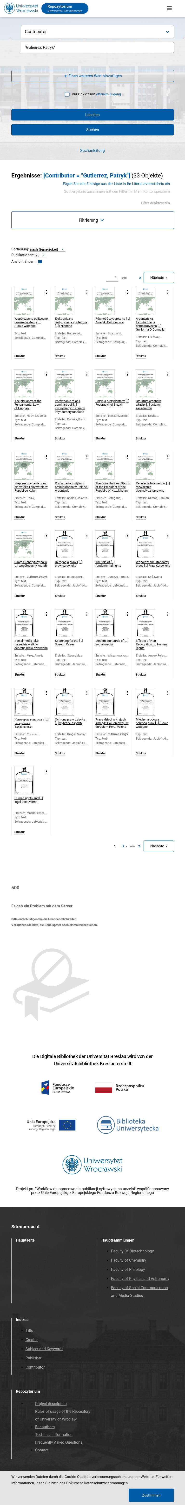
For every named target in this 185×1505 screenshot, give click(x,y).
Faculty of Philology (128, 1269)
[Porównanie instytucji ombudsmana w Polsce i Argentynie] (68, 466)
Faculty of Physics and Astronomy (140, 1278)
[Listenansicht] (39, 262)
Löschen (92, 115)
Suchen (92, 129)
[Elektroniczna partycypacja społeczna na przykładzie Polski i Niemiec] (68, 301)
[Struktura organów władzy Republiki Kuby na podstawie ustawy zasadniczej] (149, 383)
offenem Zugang (108, 94)
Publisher (33, 1358)
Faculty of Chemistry (128, 1260)
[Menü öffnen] (169, 8)
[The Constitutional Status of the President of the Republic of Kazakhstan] (109, 466)
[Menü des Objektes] (47, 292)
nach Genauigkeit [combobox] (44, 249)
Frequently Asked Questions (58, 1442)
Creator (32, 1339)
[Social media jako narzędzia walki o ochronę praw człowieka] (28, 623)
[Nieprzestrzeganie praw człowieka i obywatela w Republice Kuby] (28, 466)
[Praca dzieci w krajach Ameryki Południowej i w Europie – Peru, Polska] (109, 702)
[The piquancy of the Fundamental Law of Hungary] (28, 383)
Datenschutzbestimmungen (106, 1483)
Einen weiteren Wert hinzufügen (95, 76)
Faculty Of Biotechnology (132, 1251)
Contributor (35, 1367)
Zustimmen (151, 1495)
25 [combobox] (37, 255)
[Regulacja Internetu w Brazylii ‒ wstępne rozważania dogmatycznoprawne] (149, 466)
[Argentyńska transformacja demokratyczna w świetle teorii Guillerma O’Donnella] (149, 301)
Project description (51, 1403)
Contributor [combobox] (36, 31)
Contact (41, 1450)
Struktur (19, 356)
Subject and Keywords (44, 1349)
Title (29, 1330)
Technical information (54, 1434)
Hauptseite (25, 1240)
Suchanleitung (92, 151)
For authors (45, 1427)
